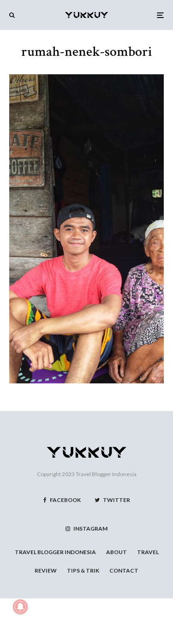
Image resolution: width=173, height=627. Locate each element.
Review (46, 570)
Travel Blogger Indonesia (106, 474)
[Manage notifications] (20, 606)
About (116, 552)
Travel (148, 552)
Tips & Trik (83, 570)
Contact (123, 570)
